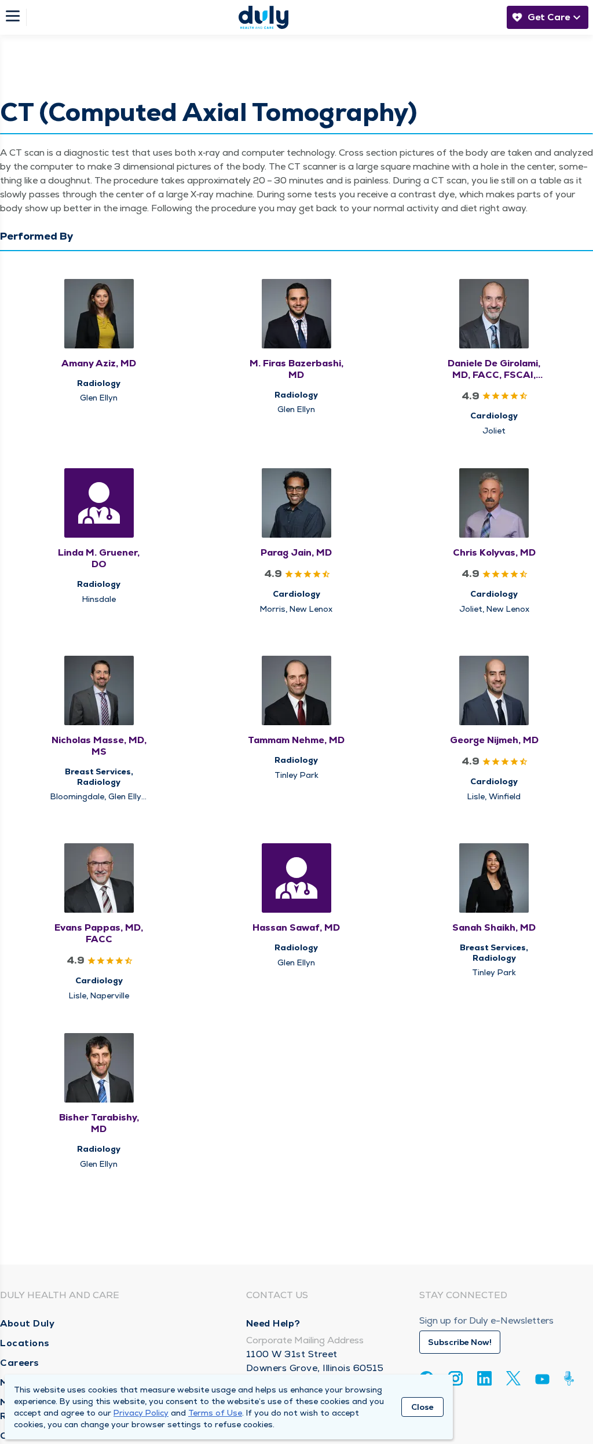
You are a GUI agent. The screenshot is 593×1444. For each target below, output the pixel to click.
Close (422, 1407)
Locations (25, 1343)
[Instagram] (455, 1378)
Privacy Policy (141, 1413)
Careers (19, 1363)
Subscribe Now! (460, 1342)
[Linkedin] (484, 1378)
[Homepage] (263, 17)
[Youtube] (542, 1381)
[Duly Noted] (571, 1378)
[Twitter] (513, 1378)
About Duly (27, 1323)
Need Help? (273, 1323)
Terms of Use (215, 1413)
